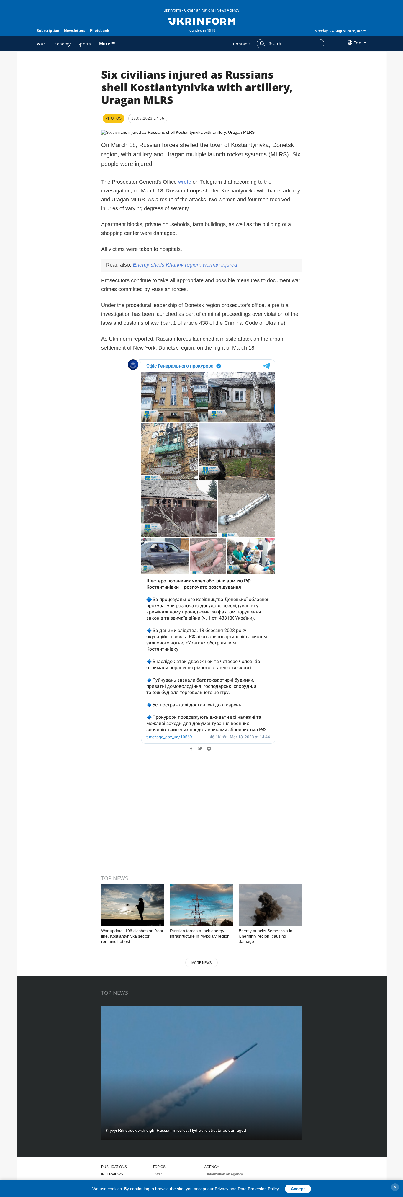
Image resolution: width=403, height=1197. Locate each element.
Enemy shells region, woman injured (185, 265)
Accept (298, 1188)
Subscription (48, 30)
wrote (184, 182)
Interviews (112, 1174)
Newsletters (74, 30)
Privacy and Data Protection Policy (247, 1188)
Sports (84, 44)
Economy (61, 44)
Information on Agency (225, 1174)
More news (201, 962)
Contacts (242, 44)
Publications (114, 1167)
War (41, 44)
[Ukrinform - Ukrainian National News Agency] (201, 20)
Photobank (99, 30)
